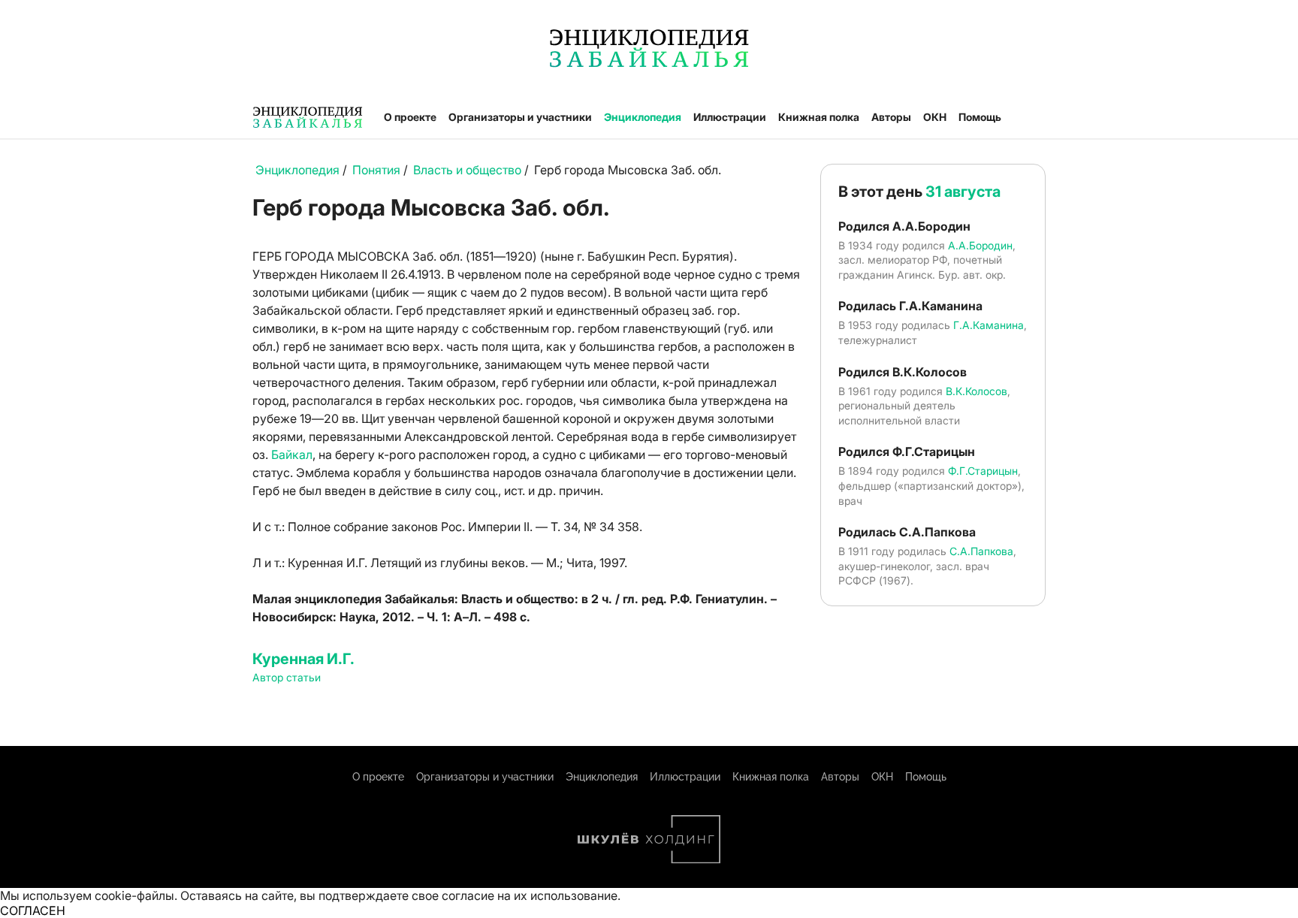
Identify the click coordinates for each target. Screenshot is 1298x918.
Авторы (891, 116)
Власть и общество (467, 169)
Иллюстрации (729, 116)
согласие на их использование (529, 895)
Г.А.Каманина (988, 325)
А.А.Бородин (980, 245)
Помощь (979, 116)
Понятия (376, 169)
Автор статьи (286, 677)
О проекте (410, 116)
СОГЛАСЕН (32, 910)
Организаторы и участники (520, 116)
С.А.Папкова (981, 551)
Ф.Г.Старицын (983, 470)
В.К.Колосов (976, 391)
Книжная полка (818, 116)
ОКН (934, 116)
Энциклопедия (642, 116)
